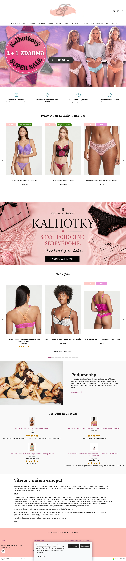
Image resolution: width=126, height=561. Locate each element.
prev (2, 160)
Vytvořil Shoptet (120, 559)
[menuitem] (17, 24)
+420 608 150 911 (7, 547)
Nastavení (41, 557)
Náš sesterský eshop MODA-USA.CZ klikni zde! (63, 532)
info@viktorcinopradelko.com (11, 545)
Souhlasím (85, 546)
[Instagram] (3, 551)
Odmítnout (73, 546)
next (123, 160)
